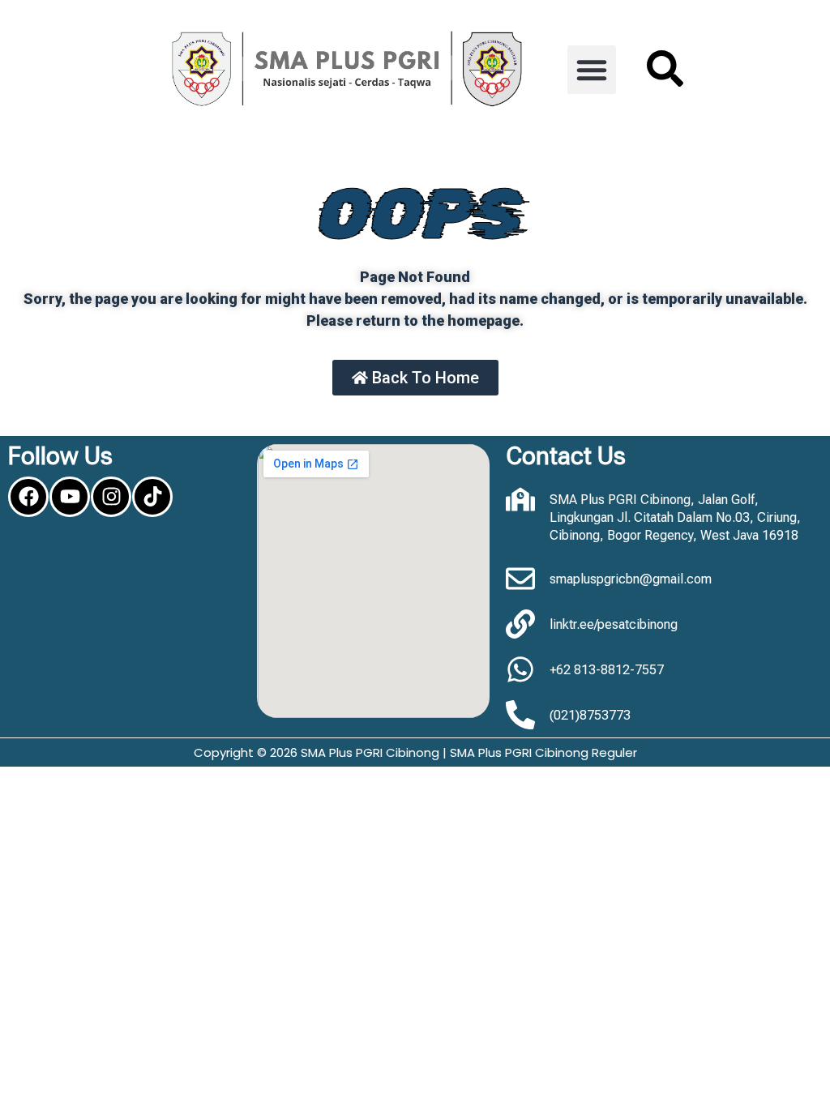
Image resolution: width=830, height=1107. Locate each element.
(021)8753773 (590, 715)
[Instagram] (111, 497)
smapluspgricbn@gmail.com (631, 579)
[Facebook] (28, 497)
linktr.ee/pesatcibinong (614, 624)
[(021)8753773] (520, 714)
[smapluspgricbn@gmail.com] (520, 578)
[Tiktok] (152, 497)
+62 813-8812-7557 (607, 669)
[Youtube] (69, 497)
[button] (591, 69)
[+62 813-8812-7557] (520, 669)
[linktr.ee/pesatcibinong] (520, 624)
